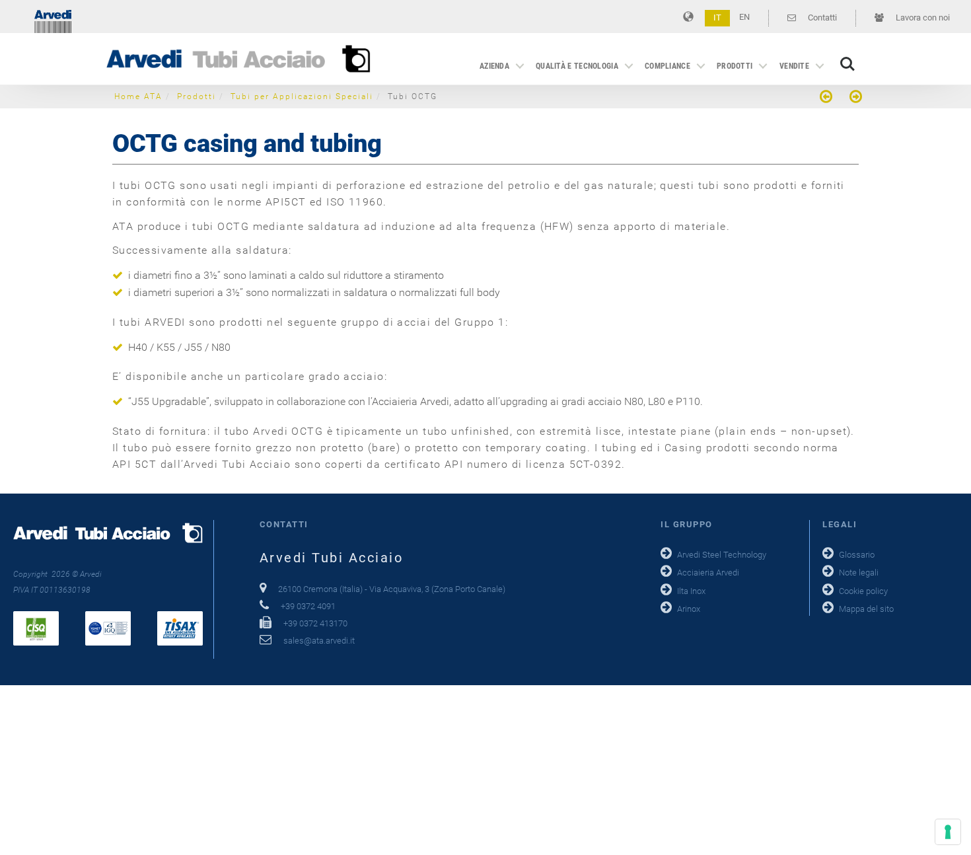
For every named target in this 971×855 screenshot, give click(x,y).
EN (744, 17)
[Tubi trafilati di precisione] (854, 98)
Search (847, 57)
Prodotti (734, 66)
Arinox (688, 609)
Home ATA (138, 96)
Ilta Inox (691, 591)
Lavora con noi (922, 17)
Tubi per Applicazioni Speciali (302, 96)
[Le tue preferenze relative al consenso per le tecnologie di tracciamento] (947, 831)
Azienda (494, 66)
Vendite (794, 66)
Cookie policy (863, 591)
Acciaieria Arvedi (708, 572)
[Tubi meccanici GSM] (828, 98)
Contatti (821, 17)
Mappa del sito (866, 609)
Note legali (859, 572)
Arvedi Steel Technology (721, 555)
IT (717, 17)
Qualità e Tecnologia (577, 66)
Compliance (667, 66)
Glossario (857, 555)
